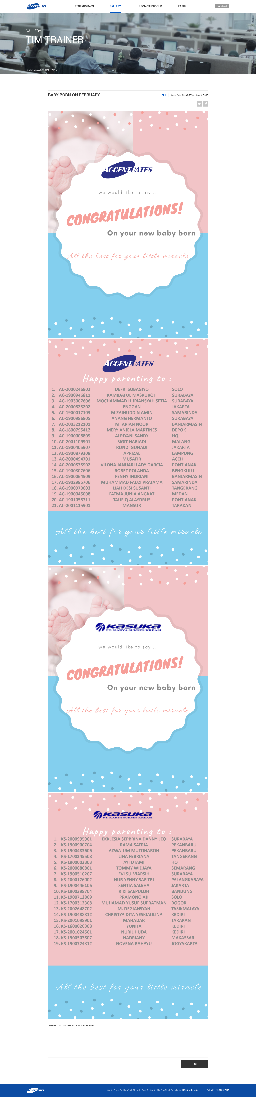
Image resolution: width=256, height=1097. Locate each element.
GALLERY (115, 6)
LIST (195, 1064)
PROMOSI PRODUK (150, 6)
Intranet (223, 6)
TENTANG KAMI (84, 6)
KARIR (182, 6)
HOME (29, 70)
